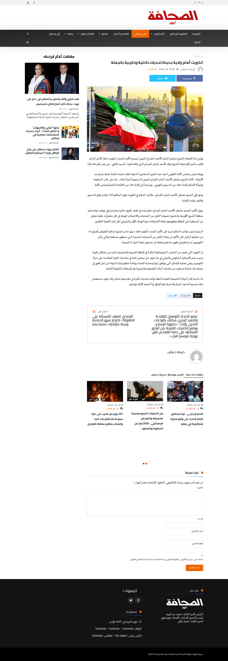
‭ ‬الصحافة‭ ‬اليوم (74, 109)
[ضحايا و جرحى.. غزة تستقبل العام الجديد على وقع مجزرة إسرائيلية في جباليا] (185, 391)
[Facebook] (34, 3)
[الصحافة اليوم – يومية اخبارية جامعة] (173, 10)
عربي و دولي (173, 399)
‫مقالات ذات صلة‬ (194, 375)
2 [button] (143, 463)
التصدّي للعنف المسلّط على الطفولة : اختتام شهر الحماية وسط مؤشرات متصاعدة (113, 318)
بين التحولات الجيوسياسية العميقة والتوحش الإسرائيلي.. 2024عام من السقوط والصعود (147, 421)
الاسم (200, 519)
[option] (185, 403)
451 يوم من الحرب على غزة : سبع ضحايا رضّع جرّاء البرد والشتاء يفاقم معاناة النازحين (105, 418)
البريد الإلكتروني (196, 531)
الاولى (184, 399)
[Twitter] (28, 3)
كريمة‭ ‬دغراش (187, 69)
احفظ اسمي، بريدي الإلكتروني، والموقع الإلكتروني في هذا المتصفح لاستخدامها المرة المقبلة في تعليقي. (166, 559)
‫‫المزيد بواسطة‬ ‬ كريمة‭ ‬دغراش (167, 375)
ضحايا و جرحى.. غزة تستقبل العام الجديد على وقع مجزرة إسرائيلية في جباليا (186, 418)
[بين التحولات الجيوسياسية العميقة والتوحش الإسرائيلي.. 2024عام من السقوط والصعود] (145, 391)
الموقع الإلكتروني (197, 543)
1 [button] (146, 463)
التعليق (199, 488)
